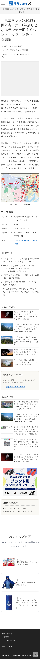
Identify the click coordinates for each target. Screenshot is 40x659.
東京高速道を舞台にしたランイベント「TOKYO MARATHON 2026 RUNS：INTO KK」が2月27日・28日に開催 (21, 268)
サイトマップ (7, 647)
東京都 (25, 50)
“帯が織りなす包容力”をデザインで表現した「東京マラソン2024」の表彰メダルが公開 (21, 292)
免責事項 (5, 637)
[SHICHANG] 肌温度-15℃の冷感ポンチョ (26, 583)
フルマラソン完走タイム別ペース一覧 (18, 511)
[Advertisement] (20, 76)
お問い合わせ (7, 634)
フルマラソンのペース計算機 (15, 508)
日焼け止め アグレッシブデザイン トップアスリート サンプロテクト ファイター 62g (26, 604)
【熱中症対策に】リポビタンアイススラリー (26, 563)
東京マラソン (15, 50)
